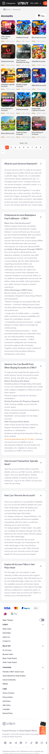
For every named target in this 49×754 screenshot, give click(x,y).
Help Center (7, 629)
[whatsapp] (5, 743)
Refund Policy (8, 713)
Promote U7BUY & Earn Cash (13, 672)
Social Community (9, 680)
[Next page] (3, 151)
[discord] (10, 743)
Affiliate (5, 684)
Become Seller (8, 654)
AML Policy (7, 705)
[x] (36, 743)
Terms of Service (8, 693)
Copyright (6, 709)
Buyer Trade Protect (10, 658)
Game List (6, 637)
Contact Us (6, 641)
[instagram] (42, 743)
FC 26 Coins (7, 650)
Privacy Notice (8, 697)
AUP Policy (7, 701)
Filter (43, 16)
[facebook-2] (26, 743)
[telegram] (16, 743)
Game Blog (7, 633)
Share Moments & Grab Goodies (14, 676)
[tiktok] (31, 743)
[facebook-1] (21, 743)
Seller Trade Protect (10, 662)
